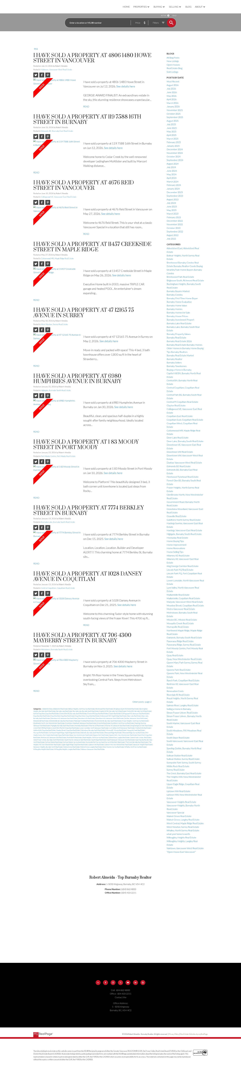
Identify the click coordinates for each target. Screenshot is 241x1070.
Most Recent (173, 81)
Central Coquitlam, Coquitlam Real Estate (58, 588)
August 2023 (173, 199)
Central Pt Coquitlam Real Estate (98, 713)
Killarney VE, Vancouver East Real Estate (117, 725)
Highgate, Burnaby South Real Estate (56, 390)
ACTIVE (163, 15)
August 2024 (173, 163)
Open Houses (173, 64)
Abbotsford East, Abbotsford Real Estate (55, 709)
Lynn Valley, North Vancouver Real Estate (122, 728)
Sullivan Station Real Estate (53, 742)
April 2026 (171, 99)
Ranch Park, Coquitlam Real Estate (183, 680)
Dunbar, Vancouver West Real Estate (135, 718)
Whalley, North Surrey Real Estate (135, 747)
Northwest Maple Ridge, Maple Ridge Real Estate (64, 733)
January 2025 (173, 145)
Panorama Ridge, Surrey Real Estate (134, 733)
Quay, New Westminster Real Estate (81, 735)
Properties (140, 6)
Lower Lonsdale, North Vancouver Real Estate (94, 728)
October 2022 (173, 228)
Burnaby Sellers (174, 362)
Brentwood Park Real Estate (104, 709)
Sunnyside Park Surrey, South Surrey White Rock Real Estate (105, 742)
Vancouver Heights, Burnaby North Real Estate (48, 747)
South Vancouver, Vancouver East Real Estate (121, 740)
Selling (173, 6)
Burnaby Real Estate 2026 (179, 341)
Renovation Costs (175, 691)
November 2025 (175, 110)
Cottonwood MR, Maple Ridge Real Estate (57, 258)
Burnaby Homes (174, 309)
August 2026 (173, 85)
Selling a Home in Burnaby (179, 709)
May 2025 (171, 131)
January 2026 (173, 106)
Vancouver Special (175, 812)
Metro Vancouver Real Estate (181, 609)
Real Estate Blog (174, 68)
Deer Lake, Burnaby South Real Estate (185, 441)
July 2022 (171, 238)
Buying (158, 6)
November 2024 (175, 153)
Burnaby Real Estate (176, 337)
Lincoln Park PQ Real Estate (42, 728)
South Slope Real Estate (98, 740)
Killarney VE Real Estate (96, 725)
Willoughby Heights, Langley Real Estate (67, 749)
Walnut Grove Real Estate (71, 747)
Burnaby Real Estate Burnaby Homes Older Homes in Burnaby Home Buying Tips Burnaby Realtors (185, 348)
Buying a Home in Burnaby (179, 369)
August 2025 (173, 120)
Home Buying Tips (175, 541)
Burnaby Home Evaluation (179, 301)
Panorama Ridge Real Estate (113, 733)
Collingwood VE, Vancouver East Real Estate (58, 197)
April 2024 (171, 178)
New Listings (173, 61)
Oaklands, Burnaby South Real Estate (92, 733)
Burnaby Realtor (174, 359)
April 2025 (171, 135)
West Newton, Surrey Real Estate (54, 324)
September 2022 (175, 231)
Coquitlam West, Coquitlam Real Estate (87, 716)
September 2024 (175, 160)
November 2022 (175, 224)
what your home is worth (178, 834)
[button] (98, 982)
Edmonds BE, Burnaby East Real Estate (57, 131)
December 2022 (175, 220)
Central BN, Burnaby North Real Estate (139, 711)
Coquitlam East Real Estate (41, 716)
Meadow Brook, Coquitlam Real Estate (68, 730)
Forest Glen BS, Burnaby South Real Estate (108, 721)
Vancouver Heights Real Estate (142, 744)
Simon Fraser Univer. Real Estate (140, 737)
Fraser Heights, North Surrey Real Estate (135, 721)
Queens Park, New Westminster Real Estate (123, 735)
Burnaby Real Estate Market (180, 355)
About (199, 6)
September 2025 (175, 117)
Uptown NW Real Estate (96, 744)
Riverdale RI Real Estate (74, 737)
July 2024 (171, 167)
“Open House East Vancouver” (181, 852)
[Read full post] (57, 92)
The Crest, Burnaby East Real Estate (137, 742)
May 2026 (171, 95)
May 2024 (171, 174)
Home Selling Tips (175, 551)
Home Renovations (176, 548)
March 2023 (172, 213)
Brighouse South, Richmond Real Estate (126, 709)
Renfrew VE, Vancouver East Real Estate (53, 737)
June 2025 (172, 128)
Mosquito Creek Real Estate (136, 730)
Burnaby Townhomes (177, 366)
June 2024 (172, 170)
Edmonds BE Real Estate (41, 721)
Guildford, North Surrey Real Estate (122, 723)
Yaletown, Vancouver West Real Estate (56, 70)
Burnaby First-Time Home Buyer (182, 298)
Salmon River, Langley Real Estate (119, 737)
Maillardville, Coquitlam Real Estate (44, 730)
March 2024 (172, 181)
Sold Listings (172, 71)
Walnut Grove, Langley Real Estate (91, 747)
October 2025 (173, 113)
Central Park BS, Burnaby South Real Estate (73, 713)
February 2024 (174, 185)
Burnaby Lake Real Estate (64, 711)
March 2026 (172, 103)
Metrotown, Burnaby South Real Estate (57, 649)
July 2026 (171, 88)
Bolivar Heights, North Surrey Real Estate (82, 709)
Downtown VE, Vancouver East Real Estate (64, 718)
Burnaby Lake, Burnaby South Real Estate (58, 522)
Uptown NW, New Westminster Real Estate (118, 744)
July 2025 (171, 124)
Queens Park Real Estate (101, 735)
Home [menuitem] (126, 6)
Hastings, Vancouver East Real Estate (184, 530)
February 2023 (174, 217)
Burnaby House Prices (177, 316)
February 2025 (174, 142)
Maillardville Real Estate (143, 728)
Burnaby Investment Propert (180, 319)
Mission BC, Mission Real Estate (116, 730)
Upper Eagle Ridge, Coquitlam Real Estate (75, 744)
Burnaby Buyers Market (178, 291)
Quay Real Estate (63, 735)
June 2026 (172, 92)
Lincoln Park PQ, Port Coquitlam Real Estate (65, 728)
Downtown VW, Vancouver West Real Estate (110, 718)
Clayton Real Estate (115, 713)
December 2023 (175, 192)
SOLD (174, 15)
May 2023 (171, 210)
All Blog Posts (173, 57)
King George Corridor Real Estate (141, 725)
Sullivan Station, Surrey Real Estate (74, 742)
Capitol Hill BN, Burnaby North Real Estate (113, 711)
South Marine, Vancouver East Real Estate (78, 740)
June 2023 (172, 206)
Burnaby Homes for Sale (178, 312)
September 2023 (175, 195)
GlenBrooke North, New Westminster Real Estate (49, 723)
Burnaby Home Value (177, 305)
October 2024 (173, 156)
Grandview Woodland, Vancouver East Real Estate (81, 723)
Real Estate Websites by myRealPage (194, 1034)
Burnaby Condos (175, 294)
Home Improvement (176, 544)
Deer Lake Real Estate (134, 716)
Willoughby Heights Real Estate (43, 749)
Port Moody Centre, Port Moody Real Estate (58, 456)
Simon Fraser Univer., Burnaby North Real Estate (48, 740)
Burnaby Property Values (179, 334)
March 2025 (172, 138)
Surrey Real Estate (176, 769)
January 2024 (173, 188)
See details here (125, 86)
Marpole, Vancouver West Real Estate (185, 601)
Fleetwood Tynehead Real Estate (84, 721)
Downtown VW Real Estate (86, 718)
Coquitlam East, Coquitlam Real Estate (62, 716)
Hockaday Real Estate (81, 725)
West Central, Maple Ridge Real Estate (185, 823)
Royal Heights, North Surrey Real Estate (95, 737)
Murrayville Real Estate (40, 733)
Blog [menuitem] (188, 6)
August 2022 (173, 235)
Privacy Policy (174, 1034)
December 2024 (175, 149)
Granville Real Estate (103, 723)
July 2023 (171, 202)
